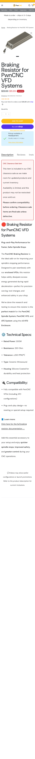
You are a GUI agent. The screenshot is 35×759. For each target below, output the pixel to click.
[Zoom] (31, 33)
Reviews (21, 154)
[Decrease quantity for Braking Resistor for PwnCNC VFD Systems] (2, 114)
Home (3, 27)
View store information (15, 142)
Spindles (4, 10)
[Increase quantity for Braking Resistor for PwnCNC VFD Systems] (8, 114)
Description (7, 154)
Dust (16, 10)
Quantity (4, 109)
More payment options (17, 130)
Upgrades (23, 10)
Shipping (4, 96)
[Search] (29, 5)
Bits (11, 10)
